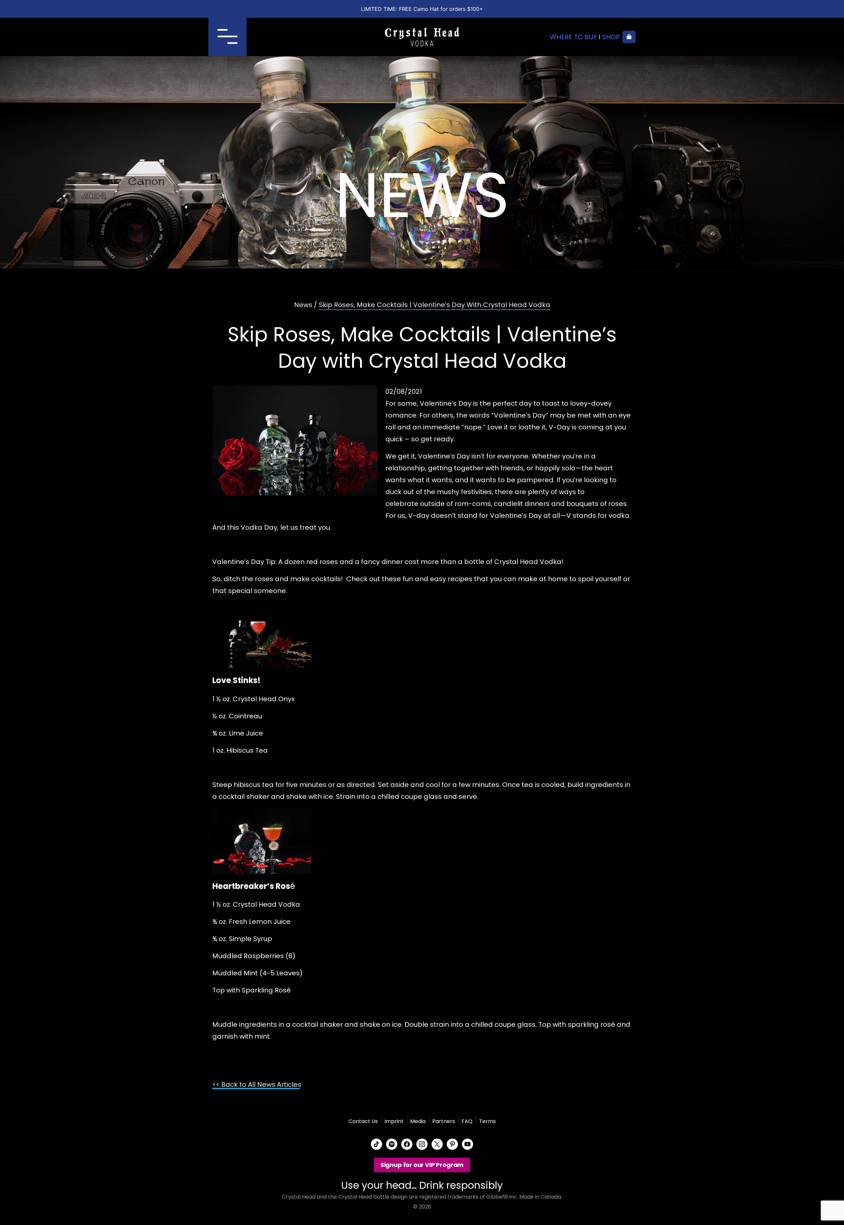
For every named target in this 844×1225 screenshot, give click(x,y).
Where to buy (573, 37)
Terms (487, 1121)
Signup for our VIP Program (422, 1165)
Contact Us (363, 1121)
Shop (611, 37)
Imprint (394, 1121)
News (303, 304)
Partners (443, 1121)
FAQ (467, 1121)
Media (418, 1121)
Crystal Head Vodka (422, 37)
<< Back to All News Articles (256, 1084)
